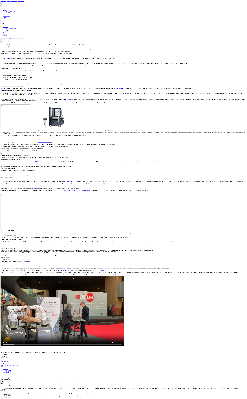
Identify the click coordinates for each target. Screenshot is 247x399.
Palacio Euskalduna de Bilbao (70, 181)
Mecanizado (5, 10)
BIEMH (10, 265)
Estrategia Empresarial (81, 190)
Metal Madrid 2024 (18, 232)
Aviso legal (5, 369)
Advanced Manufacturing (12, 86)
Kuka (97, 270)
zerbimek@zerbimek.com (12, 1)
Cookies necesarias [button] (4, 389)
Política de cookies (7, 371)
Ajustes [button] (18, 378)
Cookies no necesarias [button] (5, 394)
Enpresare (89, 252)
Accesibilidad (6, 372)
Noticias (4, 17)
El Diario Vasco (60, 190)
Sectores (7, 13)
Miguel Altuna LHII (35, 188)
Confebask (10, 188)
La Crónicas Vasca (67, 190)
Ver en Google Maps (5, 361)
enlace (147, 190)
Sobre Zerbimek (6, 16)
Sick (100, 270)
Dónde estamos (21, 1)
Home (4, 9)
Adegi (45, 130)
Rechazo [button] (15, 378)
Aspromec (36, 250)
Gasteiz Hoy (118, 274)
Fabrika (53, 130)
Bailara (93, 252)
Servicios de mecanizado (11, 11)
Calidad (4, 14)
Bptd (86, 252)
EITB (114, 274)
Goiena (77, 139)
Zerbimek (4, 130)
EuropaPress (74, 190)
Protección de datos (7, 370)
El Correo (54, 190)
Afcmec (71, 139)
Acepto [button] (11, 378)
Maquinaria (8, 12)
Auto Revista (125, 274)
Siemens (103, 270)
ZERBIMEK (37, 161)
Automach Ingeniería (66, 270)
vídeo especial (58, 139)
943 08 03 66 (3, 1)
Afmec (83, 252)
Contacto (5, 18)
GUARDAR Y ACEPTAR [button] (6, 397)
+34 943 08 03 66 (4, 365)
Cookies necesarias (6, 390)
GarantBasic (82, 99)
